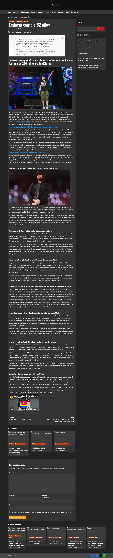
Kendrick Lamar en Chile (39, 448)
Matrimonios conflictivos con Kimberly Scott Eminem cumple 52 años (34, 46)
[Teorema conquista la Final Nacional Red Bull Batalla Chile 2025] (76, 533)
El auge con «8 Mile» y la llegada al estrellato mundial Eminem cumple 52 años (36, 48)
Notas (96, 537)
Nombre (12, 495)
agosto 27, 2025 (76, 547)
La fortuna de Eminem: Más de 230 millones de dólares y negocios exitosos (35, 53)
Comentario (13, 473)
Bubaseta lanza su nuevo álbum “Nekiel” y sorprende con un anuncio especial (90, 66)
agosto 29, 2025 (63, 450)
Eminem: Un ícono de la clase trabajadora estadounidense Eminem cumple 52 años (37, 51)
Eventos (23, 444)
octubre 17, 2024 (18, 28)
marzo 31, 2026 (17, 454)
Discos (33, 12)
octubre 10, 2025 (40, 450)
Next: (60, 419)
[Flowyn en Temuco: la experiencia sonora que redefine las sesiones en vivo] (18, 438)
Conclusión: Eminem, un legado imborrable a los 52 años (31, 54)
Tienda (67, 12)
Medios (47, 12)
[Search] (104, 11)
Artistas (10, 555)
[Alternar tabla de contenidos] (62, 37)
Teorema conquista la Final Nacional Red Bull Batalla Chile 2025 (91, 59)
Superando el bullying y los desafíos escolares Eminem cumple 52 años (34, 43)
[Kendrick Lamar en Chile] (41, 438)
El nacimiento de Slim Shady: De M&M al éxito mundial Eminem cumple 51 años (36, 44)
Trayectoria (40, 12)
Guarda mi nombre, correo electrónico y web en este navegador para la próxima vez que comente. (41, 512)
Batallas (54, 12)
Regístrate (74, 12)
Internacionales (19, 21)
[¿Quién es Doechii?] (64, 438)
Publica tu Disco (24, 12)
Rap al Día (26, 21)
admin (11, 28)
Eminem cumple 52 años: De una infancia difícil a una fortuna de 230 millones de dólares (37, 39)
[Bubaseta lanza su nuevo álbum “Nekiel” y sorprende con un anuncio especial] (96, 533)
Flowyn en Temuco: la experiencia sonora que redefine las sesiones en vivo (18, 450)
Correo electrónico (46, 496)
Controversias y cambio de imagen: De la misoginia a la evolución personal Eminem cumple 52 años (40, 49)
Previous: (20, 418)
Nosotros (15, 12)
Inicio (9, 12)
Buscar (79, 22)
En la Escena (11, 21)
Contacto (60, 12)
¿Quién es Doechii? (60, 448)
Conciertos (11, 444)
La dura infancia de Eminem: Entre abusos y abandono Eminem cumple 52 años (36, 41)
